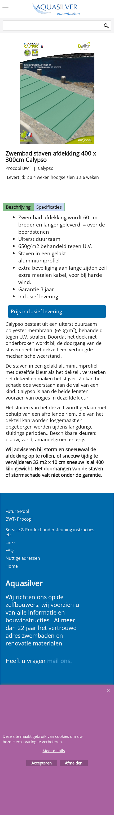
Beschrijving (18, 207)
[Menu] (5, 9)
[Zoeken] (106, 26)
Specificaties (49, 207)
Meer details (54, 750)
